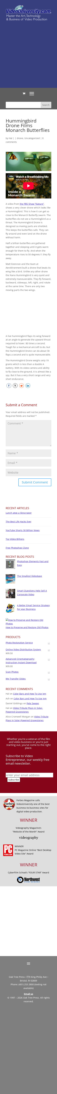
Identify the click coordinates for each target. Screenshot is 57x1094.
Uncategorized (32, 138)
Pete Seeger (33, 703)
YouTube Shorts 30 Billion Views (23, 530)
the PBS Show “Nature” (32, 203)
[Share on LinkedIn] (27, 385)
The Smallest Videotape (29, 576)
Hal (10, 138)
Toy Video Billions (15, 539)
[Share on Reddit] (21, 385)
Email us (28, 993)
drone (20, 138)
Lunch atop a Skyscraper (19, 512)
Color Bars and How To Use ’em (29, 693)
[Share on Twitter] (15, 385)
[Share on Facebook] (8, 385)
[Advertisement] (28, 54)
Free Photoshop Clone (17, 547)
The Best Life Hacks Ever (18, 521)
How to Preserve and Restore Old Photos (27, 627)
